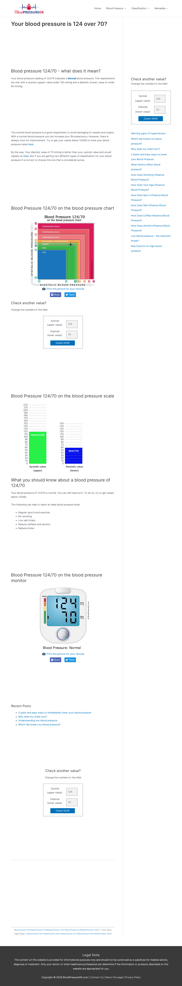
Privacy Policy (133, 977)
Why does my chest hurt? (32, 716)
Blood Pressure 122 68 (39, 930)
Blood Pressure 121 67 (56, 930)
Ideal (30, 144)
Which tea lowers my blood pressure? (39, 724)
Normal (72, 78)
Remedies (160, 8)
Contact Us (96, 977)
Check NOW (63, 342)
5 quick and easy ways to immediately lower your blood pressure (54, 712)
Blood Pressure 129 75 (103, 934)
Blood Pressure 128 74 (86, 934)
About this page (114, 977)
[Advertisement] (63, 48)
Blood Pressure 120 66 (73, 930)
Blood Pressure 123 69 (22, 930)
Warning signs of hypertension (148, 133)
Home (97, 8)
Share (57, 294)
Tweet (72, 294)
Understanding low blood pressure (37, 720)
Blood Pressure (114, 8)
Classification (138, 8)
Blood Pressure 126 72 (52, 934)
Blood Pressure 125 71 (35, 934)
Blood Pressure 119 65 (90, 930)
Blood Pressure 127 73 (69, 934)
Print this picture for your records (65, 288)
